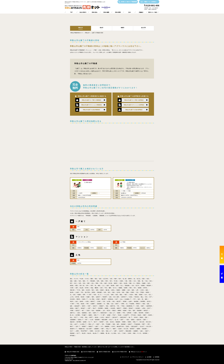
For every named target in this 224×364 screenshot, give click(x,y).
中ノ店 (139, 333)
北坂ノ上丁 (112, 312)
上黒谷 (143, 308)
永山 (121, 299)
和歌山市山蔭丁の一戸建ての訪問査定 (134, 100)
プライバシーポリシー (138, 357)
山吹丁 (76, 324)
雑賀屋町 (98, 310)
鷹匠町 (96, 287)
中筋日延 (136, 297)
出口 (119, 333)
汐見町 (98, 299)
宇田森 (142, 292)
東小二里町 (116, 297)
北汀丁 (78, 333)
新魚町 (139, 315)
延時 (97, 290)
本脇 (92, 287)
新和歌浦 (110, 299)
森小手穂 (87, 292)
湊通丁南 (112, 306)
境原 (107, 306)
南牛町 (136, 317)
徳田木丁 (108, 317)
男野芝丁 (138, 303)
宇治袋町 (108, 324)
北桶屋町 (135, 331)
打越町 (88, 297)
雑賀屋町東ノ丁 (130, 306)
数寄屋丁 (132, 328)
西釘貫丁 (104, 299)
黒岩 (130, 310)
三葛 (126, 281)
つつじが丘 (106, 294)
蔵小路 (112, 322)
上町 (104, 310)
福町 (71, 306)
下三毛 (78, 290)
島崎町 (118, 290)
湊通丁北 (72, 312)
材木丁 (149, 308)
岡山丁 (94, 308)
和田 (130, 287)
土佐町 (77, 292)
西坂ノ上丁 (91, 324)
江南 (104, 301)
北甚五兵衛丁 (123, 317)
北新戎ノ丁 (80, 319)
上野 (137, 290)
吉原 (74, 294)
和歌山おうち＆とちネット (139, 351)
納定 (147, 290)
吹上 (122, 285)
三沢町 (71, 287)
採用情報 (157, 357)
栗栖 (127, 292)
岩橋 (139, 281)
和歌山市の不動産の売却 (73, 351)
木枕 (113, 301)
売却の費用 (118, 12)
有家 (88, 283)
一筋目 (127, 319)
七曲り (141, 331)
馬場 (144, 303)
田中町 (87, 287)
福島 (75, 281)
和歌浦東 (92, 281)
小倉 (132, 285)
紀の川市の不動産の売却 (120, 351)
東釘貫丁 (119, 301)
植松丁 (77, 308)
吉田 (101, 287)
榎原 (84, 281)
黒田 (143, 278)
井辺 (84, 283)
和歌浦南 (127, 285)
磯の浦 (107, 290)
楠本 (83, 290)
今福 (146, 281)
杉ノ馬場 (92, 299)
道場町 (109, 315)
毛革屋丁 (101, 322)
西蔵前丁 (101, 306)
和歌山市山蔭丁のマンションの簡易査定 (91, 105)
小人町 (91, 319)
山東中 (130, 301)
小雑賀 (121, 281)
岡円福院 (72, 335)
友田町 (93, 292)
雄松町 (102, 290)
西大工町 (148, 322)
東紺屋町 (136, 301)
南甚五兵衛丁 (104, 312)
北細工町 (138, 319)
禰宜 (110, 287)
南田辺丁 (146, 310)
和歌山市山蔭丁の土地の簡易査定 (91, 109)
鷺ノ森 (107, 333)
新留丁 (117, 303)
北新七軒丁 (115, 317)
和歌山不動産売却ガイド (76, 32)
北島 (120, 283)
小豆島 (87, 301)
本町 (123, 292)
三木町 (124, 333)
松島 (98, 281)
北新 (148, 303)
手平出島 (133, 315)
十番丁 (125, 294)
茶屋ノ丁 (96, 315)
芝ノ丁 (90, 322)
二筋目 (78, 312)
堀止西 (83, 333)
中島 (101, 283)
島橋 (134, 333)
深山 (71, 317)
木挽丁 (98, 324)
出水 (146, 294)
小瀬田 (135, 312)
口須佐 (130, 297)
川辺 (137, 292)
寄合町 (119, 315)
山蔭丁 (97, 326)
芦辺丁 (114, 315)
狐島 (102, 281)
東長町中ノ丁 (73, 328)
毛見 (80, 281)
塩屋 (105, 283)
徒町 (118, 324)
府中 (87, 285)
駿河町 (150, 315)
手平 (134, 299)
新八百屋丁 (89, 328)
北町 (90, 312)
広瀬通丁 (93, 303)
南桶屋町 (107, 326)
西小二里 (82, 285)
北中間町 (77, 315)
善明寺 (130, 278)
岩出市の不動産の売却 (89, 351)
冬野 (92, 285)
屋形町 (141, 294)
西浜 (96, 278)
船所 (117, 285)
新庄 (109, 292)
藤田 (146, 299)
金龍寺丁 (98, 297)
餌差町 (147, 312)
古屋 (80, 283)
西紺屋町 (139, 310)
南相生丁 (91, 326)
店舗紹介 (141, 12)
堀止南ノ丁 (96, 333)
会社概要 (149, 357)
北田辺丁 (77, 310)
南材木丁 (93, 301)
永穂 (110, 297)
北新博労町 (149, 306)
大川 (102, 326)
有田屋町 (145, 333)
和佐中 (71, 301)
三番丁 (89, 306)
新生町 (82, 297)
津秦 (130, 283)
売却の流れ (94, 12)
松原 (93, 310)
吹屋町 (125, 287)
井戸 (150, 297)
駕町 (134, 310)
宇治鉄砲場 (137, 324)
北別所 (120, 328)
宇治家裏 (131, 303)
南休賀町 (144, 328)
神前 (130, 281)
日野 (148, 324)
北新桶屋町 (73, 319)
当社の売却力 (83, 12)
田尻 (106, 281)
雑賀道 (71, 308)
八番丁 (89, 308)
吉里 (128, 290)
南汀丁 (95, 322)
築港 (133, 290)
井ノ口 (99, 294)
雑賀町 (125, 310)
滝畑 (114, 324)
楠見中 (115, 283)
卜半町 (81, 317)
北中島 (118, 292)
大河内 (142, 290)
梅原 (99, 285)
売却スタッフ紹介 (152, 12)
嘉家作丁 (119, 308)
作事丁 (143, 324)
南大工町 (142, 322)
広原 (112, 303)
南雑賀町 (118, 322)
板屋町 (85, 322)
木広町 (131, 294)
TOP (71, 12)
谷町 (139, 299)
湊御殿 (120, 287)
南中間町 (79, 322)
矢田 (107, 322)
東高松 (71, 285)
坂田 (108, 285)
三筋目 (88, 310)
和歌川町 (72, 290)
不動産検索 (129, 1)
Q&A (129, 12)
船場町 (106, 308)
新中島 (145, 287)
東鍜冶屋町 (104, 319)
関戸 (71, 283)
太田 (111, 278)
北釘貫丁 (121, 331)
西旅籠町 (72, 333)
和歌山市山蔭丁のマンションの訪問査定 (134, 105)
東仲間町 (143, 301)
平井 (82, 292)
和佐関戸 (105, 297)
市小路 (115, 281)
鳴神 (115, 278)
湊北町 (82, 303)
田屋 (137, 306)
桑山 (142, 297)
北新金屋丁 (77, 306)
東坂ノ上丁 (109, 331)
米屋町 (91, 331)
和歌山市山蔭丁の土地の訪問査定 (133, 109)
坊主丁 (71, 331)
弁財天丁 (95, 306)
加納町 (118, 312)
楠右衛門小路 (120, 326)
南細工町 (72, 322)
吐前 (95, 294)
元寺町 (99, 301)
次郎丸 (113, 290)
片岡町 (71, 310)
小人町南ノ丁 (83, 324)
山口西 (108, 301)
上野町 (77, 331)
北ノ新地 (113, 333)
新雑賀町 (97, 319)
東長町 (147, 292)
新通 (112, 294)
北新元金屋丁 (134, 326)
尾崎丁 (114, 328)
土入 (103, 285)
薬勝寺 (90, 315)
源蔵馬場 (84, 312)
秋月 (75, 283)
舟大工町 (126, 328)
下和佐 (123, 306)
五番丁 (144, 319)
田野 (84, 294)
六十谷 (87, 278)
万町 (103, 324)
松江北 (138, 278)
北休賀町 (137, 308)
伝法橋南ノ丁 (128, 299)
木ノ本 (76, 278)
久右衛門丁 (126, 315)
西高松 (138, 283)
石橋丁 (142, 306)
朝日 (93, 290)
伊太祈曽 (72, 299)
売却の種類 (106, 12)
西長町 (125, 308)
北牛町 (113, 326)
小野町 (122, 303)
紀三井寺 (105, 278)
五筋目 (127, 326)
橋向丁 (71, 326)
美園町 (123, 290)
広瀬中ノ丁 (85, 299)
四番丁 (144, 315)
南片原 (148, 301)
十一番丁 (103, 315)
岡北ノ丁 (108, 328)
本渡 (116, 294)
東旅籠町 (123, 324)
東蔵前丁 (84, 326)
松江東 (110, 283)
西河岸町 (141, 312)
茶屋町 (129, 322)
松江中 (137, 285)
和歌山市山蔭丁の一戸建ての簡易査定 (91, 100)
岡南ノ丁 (135, 322)
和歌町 (141, 317)
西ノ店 (71, 315)
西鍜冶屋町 (128, 331)
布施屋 (143, 283)
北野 (76, 287)
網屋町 (119, 310)
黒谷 (86, 317)
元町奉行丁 (124, 297)
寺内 (146, 297)
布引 (135, 287)
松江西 (88, 290)
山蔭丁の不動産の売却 (97, 32)
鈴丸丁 (111, 319)
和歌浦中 (149, 285)
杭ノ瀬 (124, 278)
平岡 (123, 312)
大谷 (134, 281)
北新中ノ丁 (96, 312)
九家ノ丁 (77, 326)
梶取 (76, 285)
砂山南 (81, 287)
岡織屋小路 (82, 328)
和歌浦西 (99, 292)
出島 (105, 292)
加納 (71, 281)
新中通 (77, 297)
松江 (150, 294)
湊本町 (81, 301)
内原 (148, 278)
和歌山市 (87, 32)
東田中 (83, 306)
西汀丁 (76, 317)
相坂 (121, 294)
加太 (150, 281)
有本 (120, 278)
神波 (113, 292)
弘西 (148, 283)
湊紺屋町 (99, 303)
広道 (71, 324)
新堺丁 (91, 317)
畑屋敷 (102, 333)
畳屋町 (124, 322)
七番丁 (115, 331)
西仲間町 (100, 308)
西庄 (71, 278)
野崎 (97, 283)
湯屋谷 (132, 319)
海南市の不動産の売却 (104, 351)
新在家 (112, 285)
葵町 (93, 297)
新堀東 (139, 287)
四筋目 (114, 310)
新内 (103, 331)
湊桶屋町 (96, 328)
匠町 (146, 317)
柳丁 (86, 319)
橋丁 (83, 310)
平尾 (78, 303)
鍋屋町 (138, 328)
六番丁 (102, 328)
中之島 (81, 278)
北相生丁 (130, 324)
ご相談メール (150, 1)
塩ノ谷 (116, 319)
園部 (92, 278)
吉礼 (92, 283)
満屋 (136, 294)
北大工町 (97, 331)
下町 (118, 306)
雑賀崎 (143, 285)
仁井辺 (102, 317)
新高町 (125, 301)
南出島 (71, 292)
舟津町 (132, 292)
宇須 (106, 287)
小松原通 (112, 308)
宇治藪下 (84, 315)
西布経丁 (131, 308)
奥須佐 (96, 317)
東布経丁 (83, 308)
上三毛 (71, 297)
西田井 (78, 299)
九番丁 (122, 319)
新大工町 (148, 326)
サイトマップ (125, 357)
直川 (111, 281)
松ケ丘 (115, 287)
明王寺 (108, 310)
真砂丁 (147, 331)
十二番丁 (89, 294)
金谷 (76, 301)
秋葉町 (79, 294)
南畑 (108, 303)
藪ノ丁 (130, 317)
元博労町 (129, 312)
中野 (87, 303)
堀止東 (89, 333)
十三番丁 (72, 303)
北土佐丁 (142, 326)
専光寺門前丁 (84, 331)
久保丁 (116, 299)
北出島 (125, 283)
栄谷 (100, 278)
